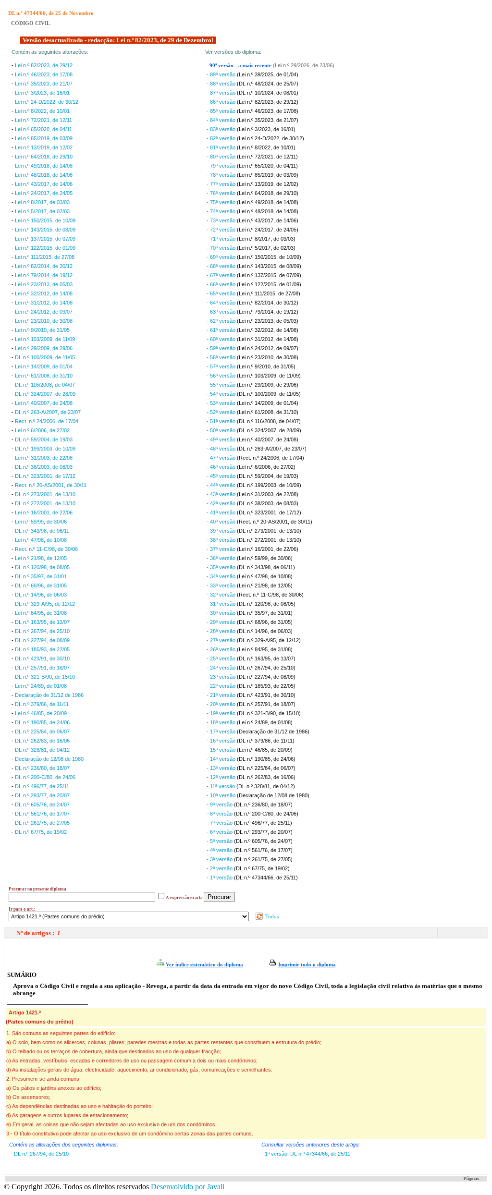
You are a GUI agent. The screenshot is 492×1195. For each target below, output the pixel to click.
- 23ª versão (222, 677)
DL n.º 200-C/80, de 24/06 (45, 777)
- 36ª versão (222, 558)
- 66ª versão (222, 284)
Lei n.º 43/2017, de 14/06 (44, 184)
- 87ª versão (222, 93)
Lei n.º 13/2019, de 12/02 (44, 147)
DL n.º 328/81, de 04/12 (42, 750)
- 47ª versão (222, 458)
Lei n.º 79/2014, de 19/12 (44, 275)
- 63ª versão (222, 312)
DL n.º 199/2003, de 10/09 (45, 448)
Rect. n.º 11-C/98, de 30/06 (46, 549)
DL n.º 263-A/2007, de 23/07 (48, 412)
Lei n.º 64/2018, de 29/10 (44, 156)
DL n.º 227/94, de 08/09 (42, 640)
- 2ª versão (220, 868)
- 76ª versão (222, 193)
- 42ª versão (222, 503)
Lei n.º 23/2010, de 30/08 (44, 321)
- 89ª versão (222, 74)
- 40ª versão (222, 521)
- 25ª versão (222, 658)
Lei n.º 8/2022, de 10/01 (42, 111)
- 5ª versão (220, 841)
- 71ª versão (222, 239)
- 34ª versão (222, 576)
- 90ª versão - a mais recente (239, 65)
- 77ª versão (222, 184)
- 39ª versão (222, 531)
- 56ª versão (222, 375)
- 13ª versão (222, 768)
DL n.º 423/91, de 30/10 (42, 658)
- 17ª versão (222, 731)
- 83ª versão (222, 129)
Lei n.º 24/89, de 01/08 (41, 686)
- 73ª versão (222, 220)
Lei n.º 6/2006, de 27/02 (42, 430)
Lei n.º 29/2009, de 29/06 (44, 348)
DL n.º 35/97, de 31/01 (41, 576)
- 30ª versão (222, 613)
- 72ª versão (222, 229)
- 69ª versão (222, 257)
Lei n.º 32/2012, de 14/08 (44, 293)
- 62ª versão (222, 321)
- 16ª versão (222, 741)
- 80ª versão (222, 156)
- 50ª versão (222, 430)
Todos (271, 916)
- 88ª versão (222, 83)
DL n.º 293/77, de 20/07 (42, 795)
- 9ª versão (220, 804)
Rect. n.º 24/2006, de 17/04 (46, 421)
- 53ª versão (222, 403)
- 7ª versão (220, 823)
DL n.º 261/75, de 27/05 (42, 823)
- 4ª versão (220, 850)
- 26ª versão (222, 649)
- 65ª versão (222, 293)
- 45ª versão (222, 476)
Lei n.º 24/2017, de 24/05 (44, 193)
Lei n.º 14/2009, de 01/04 (44, 366)
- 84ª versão (222, 120)
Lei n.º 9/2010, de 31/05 (42, 330)
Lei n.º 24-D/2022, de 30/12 (46, 102)
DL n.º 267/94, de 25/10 (42, 631)
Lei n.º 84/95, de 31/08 (41, 613)
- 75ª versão (222, 202)
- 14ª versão (222, 759)
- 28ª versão (222, 631)
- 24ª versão (222, 668)
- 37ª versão (222, 549)
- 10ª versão (222, 795)
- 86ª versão (222, 102)
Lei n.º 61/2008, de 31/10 (44, 375)
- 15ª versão (222, 750)
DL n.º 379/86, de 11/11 (42, 704)
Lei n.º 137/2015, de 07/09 (45, 239)
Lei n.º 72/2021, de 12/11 (43, 120)
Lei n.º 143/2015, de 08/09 (45, 229)
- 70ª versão (222, 248)
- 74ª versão (222, 211)
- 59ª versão (222, 348)
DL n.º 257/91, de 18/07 (42, 668)
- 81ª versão (222, 147)
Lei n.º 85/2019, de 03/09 (44, 138)
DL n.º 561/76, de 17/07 (42, 814)
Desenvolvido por (187, 1187)
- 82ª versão (222, 138)
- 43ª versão (222, 494)
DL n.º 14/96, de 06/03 (41, 595)
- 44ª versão (222, 485)
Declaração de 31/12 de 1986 (49, 695)
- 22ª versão (222, 686)
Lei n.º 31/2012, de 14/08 (44, 302)
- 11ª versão (221, 786)
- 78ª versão (222, 175)
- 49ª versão (222, 439)
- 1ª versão (220, 877)
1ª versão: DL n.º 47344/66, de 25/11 (307, 1154)
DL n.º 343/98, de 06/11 (42, 531)
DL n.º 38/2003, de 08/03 (44, 467)
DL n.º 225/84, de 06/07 (42, 731)
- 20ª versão (222, 704)
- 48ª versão (222, 448)
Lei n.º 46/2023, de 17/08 (44, 74)
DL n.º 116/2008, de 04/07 (45, 385)
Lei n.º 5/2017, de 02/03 (42, 211)
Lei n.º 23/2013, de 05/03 (44, 284)
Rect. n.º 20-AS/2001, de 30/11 (50, 485)
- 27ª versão (222, 640)
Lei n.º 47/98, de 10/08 (41, 540)
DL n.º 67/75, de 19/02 (41, 832)
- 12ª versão (222, 777)
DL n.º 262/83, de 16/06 (42, 741)
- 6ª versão (220, 832)
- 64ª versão (222, 302)
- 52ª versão (222, 412)
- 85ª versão (222, 111)
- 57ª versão (222, 366)
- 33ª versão (222, 585)
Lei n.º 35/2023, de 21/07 (44, 83)
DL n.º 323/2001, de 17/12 (45, 476)
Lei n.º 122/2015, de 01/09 (45, 248)
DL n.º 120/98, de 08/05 (42, 567)
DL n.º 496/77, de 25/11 (42, 786)
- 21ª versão (222, 695)
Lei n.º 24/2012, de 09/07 (44, 312)
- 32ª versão (222, 595)
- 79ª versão (222, 166)
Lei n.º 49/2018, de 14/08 (44, 166)
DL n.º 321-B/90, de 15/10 (45, 677)
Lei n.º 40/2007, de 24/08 (44, 403)
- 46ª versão (222, 467)
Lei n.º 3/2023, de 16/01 (42, 93)
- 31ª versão (222, 604)
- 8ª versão (220, 814)
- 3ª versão (220, 859)
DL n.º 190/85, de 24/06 (42, 722)
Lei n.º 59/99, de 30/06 (41, 521)
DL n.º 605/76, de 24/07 (42, 804)
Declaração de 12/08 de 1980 (49, 759)
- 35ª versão (222, 567)
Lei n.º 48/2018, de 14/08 (44, 175)
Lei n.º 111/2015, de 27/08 (44, 257)
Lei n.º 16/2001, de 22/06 (44, 512)
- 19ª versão (222, 713)
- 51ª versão (222, 421)
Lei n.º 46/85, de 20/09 (41, 713)
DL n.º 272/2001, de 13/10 (45, 503)
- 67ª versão (222, 275)
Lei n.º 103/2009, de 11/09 (45, 339)
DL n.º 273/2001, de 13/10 (45, 494)
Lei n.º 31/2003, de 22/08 (44, 458)
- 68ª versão (222, 266)
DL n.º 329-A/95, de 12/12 (45, 604)
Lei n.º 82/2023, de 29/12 (44, 65)
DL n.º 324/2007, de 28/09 (45, 394)
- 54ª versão (222, 394)
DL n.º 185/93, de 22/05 (42, 649)
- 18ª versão (222, 722)
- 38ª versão (222, 540)
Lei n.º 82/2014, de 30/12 (44, 266)
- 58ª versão (222, 357)
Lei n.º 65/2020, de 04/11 (43, 129)
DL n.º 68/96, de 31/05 (41, 585)
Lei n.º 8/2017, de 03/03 (42, 202)
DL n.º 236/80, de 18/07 (42, 768)
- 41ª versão (222, 512)
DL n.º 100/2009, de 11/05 (45, 357)
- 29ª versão (222, 622)
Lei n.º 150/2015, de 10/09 (45, 220)
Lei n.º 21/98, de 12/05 (41, 558)
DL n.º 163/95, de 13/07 (42, 622)
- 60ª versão (222, 339)
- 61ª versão (222, 330)
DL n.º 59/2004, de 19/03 (44, 439)
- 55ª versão (222, 385)
